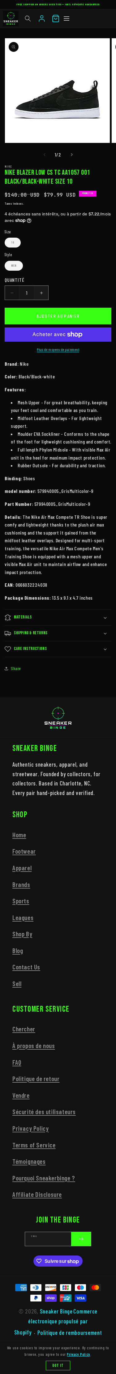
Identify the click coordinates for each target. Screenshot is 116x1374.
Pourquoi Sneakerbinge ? (43, 1178)
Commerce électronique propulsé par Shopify (55, 1322)
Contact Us (26, 967)
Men (13, 266)
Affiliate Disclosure (37, 1194)
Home (19, 835)
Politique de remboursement (69, 1332)
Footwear (24, 851)
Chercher (23, 1029)
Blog (17, 950)
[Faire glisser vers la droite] (72, 154)
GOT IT (58, 1365)
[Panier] (55, 18)
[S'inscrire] (81, 1239)
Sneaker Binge (56, 1311)
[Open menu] (66, 18)
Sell (16, 983)
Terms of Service (34, 1145)
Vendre (21, 1095)
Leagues (22, 917)
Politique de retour (35, 1078)
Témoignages (29, 1161)
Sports (20, 901)
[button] (28, 18)
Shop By (22, 934)
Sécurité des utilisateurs (44, 1111)
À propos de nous (33, 1045)
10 (12, 242)
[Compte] (41, 18)
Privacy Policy (30, 1128)
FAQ (16, 1062)
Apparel (22, 868)
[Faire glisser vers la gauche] (44, 154)
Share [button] (16, 668)
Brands (21, 884)
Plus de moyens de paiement (58, 349)
